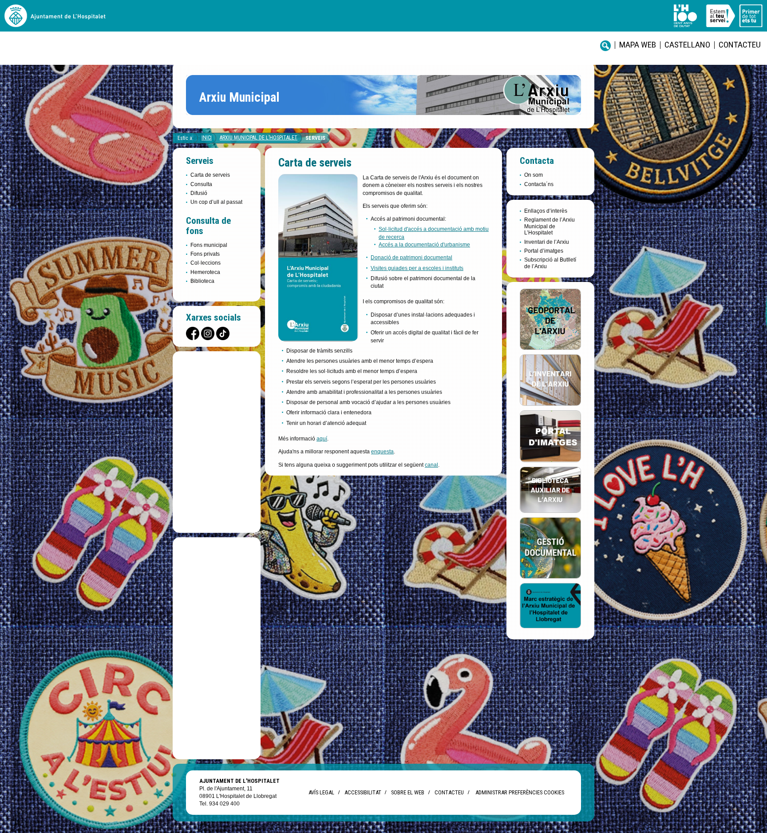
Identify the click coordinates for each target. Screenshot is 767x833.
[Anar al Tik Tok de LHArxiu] (222, 333)
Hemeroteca (205, 272)
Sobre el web (407, 792)
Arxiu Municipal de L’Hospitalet (258, 138)
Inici (207, 138)
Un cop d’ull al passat (216, 202)
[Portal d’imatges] (550, 436)
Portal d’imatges (543, 251)
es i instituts (449, 268)
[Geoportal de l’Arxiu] (550, 318)
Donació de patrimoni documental (411, 257)
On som (533, 175)
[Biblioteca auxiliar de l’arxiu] (550, 489)
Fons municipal (208, 245)
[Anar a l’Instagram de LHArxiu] (207, 333)
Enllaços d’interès (545, 211)
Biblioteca (202, 281)
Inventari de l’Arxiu (546, 242)
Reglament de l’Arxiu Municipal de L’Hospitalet (549, 226)
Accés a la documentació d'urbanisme (424, 245)
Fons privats (205, 254)
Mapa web (637, 45)
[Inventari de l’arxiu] (550, 379)
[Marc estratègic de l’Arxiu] (550, 605)
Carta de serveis (210, 175)
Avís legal (321, 792)
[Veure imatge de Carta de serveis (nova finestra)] (318, 339)
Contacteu (740, 45)
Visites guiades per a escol (403, 268)
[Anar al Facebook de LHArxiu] (192, 333)
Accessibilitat (362, 792)
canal (431, 465)
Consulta (201, 184)
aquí (321, 439)
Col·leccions (205, 263)
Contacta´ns (539, 184)
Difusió (198, 193)
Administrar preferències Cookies (519, 792)
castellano (687, 45)
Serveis (315, 138)
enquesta (382, 451)
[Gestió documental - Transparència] (550, 547)
